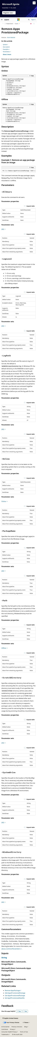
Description (6, 47)
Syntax (5, 44)
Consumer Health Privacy (9, 1032)
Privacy (12, 1029)
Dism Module (11, 37)
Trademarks (5, 1034)
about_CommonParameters (10, 949)
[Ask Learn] (30, 23)
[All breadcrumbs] (3, 23)
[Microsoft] (18, 19)
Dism (16, 23)
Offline (3, 648)
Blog (25, 1027)
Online (3, 501)
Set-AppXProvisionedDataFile (15, 998)
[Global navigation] (2, 19)
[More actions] (34, 23)
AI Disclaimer (5, 1027)
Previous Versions (17, 1027)
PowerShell (9, 23)
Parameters (6, 51)
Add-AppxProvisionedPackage (15, 993)
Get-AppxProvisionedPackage (15, 995)
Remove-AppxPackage (12, 990)
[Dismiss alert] (34, 2)
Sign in (33, 19)
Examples (6, 49)
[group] (18, 171)
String (4, 957)
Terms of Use (24, 1032)
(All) (2, 229)
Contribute (4, 1029)
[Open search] (29, 19)
